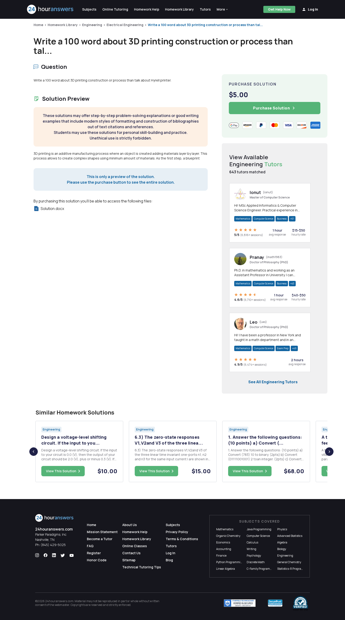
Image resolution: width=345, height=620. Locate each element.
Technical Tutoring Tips (141, 567)
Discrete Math (256, 562)
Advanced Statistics (289, 536)
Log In (170, 553)
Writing (251, 549)
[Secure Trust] (275, 603)
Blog (169, 560)
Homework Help (134, 532)
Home (38, 25)
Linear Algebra (225, 569)
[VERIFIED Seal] (300, 603)
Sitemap (128, 560)
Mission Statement (102, 532)
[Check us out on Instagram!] (37, 555)
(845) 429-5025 (53, 544)
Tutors (171, 546)
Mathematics (243, 218)
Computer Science (263, 218)
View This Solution (61, 471)
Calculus (252, 542)
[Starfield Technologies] (240, 603)
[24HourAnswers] (50, 9)
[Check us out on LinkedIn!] (54, 555)
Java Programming (259, 529)
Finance (221, 556)
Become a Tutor (99, 539)
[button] (222, 9)
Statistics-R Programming (293, 569)
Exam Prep (282, 348)
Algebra (282, 542)
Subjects (173, 525)
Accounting (223, 549)
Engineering (92, 25)
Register (94, 553)
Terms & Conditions (182, 539)
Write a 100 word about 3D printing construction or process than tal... (205, 25)
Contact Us (131, 553)
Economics (223, 542)
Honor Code (97, 560)
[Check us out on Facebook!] (45, 555)
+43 (292, 283)
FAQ (90, 546)
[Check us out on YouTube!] (71, 555)
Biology (281, 549)
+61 (292, 218)
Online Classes (134, 546)
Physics (282, 529)
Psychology (254, 556)
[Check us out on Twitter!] (63, 555)
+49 (294, 348)
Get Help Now (279, 9)
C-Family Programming (262, 569)
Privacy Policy (177, 532)
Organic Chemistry (228, 536)
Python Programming (230, 562)
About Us (129, 525)
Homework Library (63, 25)
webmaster (62, 605)
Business (282, 218)
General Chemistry (289, 562)
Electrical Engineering (125, 25)
